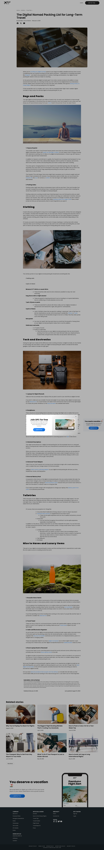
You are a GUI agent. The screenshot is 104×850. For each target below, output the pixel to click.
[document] (52, 425)
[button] (75, 416)
